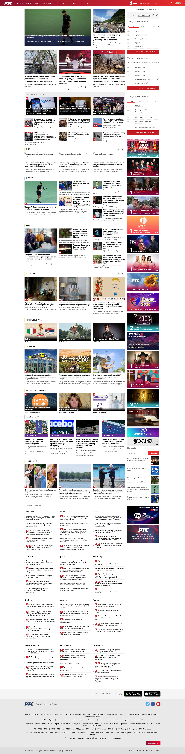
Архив (92, 734)
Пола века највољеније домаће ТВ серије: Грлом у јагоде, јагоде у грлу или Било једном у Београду (74, 164)
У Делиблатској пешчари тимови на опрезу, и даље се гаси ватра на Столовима (38, 590)
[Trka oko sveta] (143, 148)
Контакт (72, 738)
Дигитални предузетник (137, 724)
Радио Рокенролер (112, 733)
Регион (62, 511)
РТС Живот (90, 729)
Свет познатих (65, 645)
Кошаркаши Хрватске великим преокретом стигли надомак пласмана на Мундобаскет (74, 621)
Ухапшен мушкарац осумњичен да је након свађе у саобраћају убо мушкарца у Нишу (40, 570)
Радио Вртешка (139, 733)
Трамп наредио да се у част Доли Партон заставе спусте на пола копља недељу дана (73, 668)
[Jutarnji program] (143, 225)
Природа (123, 724)
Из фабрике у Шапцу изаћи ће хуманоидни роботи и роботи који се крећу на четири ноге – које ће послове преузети (108, 678)
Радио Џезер (152, 733)
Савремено (32, 417)
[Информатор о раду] (143, 534)
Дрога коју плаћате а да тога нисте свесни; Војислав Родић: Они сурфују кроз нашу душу (41, 110)
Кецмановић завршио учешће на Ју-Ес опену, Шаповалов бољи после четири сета (112, 184)
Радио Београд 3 (70, 733)
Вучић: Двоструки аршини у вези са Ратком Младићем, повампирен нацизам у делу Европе (40, 547)
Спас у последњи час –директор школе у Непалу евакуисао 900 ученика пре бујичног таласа (106, 37)
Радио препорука (36, 390)
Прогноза (133, 15)
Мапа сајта (153, 743)
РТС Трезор (122, 729)
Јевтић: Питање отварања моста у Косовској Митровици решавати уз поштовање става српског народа (39, 532)
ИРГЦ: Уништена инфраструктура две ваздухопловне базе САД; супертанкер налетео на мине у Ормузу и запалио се (45, 136)
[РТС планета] (139, 3)
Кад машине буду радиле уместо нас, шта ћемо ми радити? (106, 112)
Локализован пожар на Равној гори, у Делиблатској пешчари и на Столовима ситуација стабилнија (40, 78)
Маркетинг (81, 738)
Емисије (72, 3)
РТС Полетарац (145, 729)
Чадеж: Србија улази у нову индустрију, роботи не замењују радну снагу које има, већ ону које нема (107, 576)
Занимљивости (32, 645)
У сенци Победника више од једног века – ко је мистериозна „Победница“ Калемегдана (39, 668)
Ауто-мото (111, 720)
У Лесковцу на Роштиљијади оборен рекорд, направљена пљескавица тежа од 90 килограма (40, 676)
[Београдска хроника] (143, 263)
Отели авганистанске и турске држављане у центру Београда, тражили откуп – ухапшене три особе (39, 583)
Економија (98, 556)
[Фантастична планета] (143, 205)
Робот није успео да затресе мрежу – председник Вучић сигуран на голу (40, 658)
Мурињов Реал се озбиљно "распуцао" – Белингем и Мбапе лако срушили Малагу (38, 636)
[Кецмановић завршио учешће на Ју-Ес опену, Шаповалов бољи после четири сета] (97, 185)
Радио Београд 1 (40, 733)
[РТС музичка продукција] (143, 515)
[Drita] (143, 398)
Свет (95, 511)
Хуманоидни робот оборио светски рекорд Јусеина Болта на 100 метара (113, 441)
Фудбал (28, 600)
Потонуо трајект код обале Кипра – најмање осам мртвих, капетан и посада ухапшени (113, 120)
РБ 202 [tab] (155, 101)
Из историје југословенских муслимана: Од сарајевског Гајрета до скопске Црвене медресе (108, 164)
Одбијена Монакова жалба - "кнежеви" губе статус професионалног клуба (74, 627)
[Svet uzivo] (143, 244)
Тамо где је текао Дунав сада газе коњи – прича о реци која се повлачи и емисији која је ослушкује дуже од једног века (74, 492)
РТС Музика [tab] (152, 62)
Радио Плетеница (96, 733)
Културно (31, 273)
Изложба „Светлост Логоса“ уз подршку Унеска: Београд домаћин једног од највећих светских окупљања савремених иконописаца (108, 305)
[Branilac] (143, 186)
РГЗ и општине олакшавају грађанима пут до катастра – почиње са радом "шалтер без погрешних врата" (74, 570)
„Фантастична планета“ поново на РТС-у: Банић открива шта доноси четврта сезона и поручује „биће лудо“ (114, 259)
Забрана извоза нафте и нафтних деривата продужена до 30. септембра (109, 569)
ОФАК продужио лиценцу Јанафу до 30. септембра (74, 524)
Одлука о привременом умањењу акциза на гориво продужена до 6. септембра (107, 562)
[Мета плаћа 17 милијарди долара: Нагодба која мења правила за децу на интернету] (62, 428)
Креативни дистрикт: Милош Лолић (106, 339)
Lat (155, 3)
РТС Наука (70, 729)
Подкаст (156, 714)
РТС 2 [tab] (143, 26)
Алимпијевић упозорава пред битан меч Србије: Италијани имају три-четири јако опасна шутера (113, 199)
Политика (29, 511)
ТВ (55, 3)
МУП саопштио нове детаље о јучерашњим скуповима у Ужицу (40, 576)
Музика (57, 724)
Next (158, 26)
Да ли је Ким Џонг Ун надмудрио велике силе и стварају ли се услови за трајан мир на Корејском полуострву (108, 492)
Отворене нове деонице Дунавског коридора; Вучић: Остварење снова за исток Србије (44, 121)
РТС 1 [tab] (134, 26)
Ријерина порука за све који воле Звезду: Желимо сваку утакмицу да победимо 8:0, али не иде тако (113, 212)
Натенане (31, 461)
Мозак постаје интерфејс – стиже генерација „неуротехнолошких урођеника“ (113, 232)
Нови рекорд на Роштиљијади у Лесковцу (40, 663)
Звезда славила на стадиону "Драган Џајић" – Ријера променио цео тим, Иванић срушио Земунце (40, 621)
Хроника (29, 556)
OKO (37, 3)
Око (28, 149)
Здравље (98, 724)
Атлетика (101, 720)
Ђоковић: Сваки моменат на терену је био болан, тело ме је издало (40, 208)
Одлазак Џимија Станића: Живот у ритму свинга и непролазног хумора (112, 244)
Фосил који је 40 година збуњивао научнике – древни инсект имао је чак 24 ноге (81, 233)
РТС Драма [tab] (134, 62)
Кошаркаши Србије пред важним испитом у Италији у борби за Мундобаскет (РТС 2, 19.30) (81, 202)
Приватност (29, 751)
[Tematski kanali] (143, 437)
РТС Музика (132, 729)
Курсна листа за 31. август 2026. (137, 469)
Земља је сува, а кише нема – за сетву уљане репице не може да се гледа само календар (109, 590)
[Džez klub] (143, 322)
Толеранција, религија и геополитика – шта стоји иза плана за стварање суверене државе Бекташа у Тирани (74, 547)
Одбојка (75, 720)
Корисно (31, 346)
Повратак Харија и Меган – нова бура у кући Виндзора (40, 491)
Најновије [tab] (131, 448)
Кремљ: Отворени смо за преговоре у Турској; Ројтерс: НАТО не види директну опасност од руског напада (109, 78)
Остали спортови (123, 720)
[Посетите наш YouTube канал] (158, 704)
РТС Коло (111, 729)
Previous (128, 26)
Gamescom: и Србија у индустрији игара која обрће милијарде (34, 441)
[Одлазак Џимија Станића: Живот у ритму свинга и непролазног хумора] (97, 246)
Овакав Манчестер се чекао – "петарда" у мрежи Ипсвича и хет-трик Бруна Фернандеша (39, 628)
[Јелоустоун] (143, 360)
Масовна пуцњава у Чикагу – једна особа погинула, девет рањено (78, 134)
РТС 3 (53, 729)
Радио (62, 3)
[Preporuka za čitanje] (143, 417)
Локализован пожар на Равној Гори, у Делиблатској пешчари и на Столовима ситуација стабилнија (73, 562)
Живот (37, 724)
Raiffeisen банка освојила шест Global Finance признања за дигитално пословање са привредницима (40, 377)
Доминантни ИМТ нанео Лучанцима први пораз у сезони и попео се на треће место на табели (40, 606)
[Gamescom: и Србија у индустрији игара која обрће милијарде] (36, 428)
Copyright (38, 751)
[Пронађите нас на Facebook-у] (153, 704)
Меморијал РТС (137, 720)
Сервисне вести (133, 714)
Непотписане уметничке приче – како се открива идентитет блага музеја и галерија (74, 304)
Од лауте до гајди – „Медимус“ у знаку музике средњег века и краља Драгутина (39, 304)
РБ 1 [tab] (131, 101)
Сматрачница (146, 714)
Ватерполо (92, 720)
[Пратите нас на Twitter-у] (147, 704)
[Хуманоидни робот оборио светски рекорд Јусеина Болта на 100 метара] (113, 428)
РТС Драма (80, 729)
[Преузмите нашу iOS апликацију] (152, 694)
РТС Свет (60, 729)
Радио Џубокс (126, 733)
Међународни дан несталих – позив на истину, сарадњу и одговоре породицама (39, 540)
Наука (115, 724)
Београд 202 (83, 733)
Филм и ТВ (107, 724)
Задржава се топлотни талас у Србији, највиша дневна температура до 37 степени (114, 134)
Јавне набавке (92, 738)
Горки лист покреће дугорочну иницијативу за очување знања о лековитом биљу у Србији (74, 377)
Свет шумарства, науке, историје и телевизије (37, 408)
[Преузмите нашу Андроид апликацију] (133, 694)
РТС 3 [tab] (153, 26)
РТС (81, 3)
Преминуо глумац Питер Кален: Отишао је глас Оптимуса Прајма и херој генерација (73, 657)
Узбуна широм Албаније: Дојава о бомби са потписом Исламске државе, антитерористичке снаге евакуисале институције (73, 531)
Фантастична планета (67, 339)
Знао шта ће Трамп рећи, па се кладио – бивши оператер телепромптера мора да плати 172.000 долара (40, 651)
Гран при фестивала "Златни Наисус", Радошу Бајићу (81, 247)
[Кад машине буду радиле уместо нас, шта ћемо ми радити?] (108, 106)
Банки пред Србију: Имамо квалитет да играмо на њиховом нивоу (74, 633)
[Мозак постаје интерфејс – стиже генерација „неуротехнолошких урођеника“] (97, 232)
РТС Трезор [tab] (143, 62)
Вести (20, 3)
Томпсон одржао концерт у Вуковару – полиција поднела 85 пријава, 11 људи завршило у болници (74, 518)
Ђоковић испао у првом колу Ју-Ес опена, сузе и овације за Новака (55, 36)
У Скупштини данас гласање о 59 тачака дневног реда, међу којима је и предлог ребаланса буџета (79, 121)
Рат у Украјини (112, 714)
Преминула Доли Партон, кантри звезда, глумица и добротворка (73, 675)
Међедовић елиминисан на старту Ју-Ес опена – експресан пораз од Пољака (109, 630)
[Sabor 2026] (143, 302)
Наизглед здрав (95, 725)
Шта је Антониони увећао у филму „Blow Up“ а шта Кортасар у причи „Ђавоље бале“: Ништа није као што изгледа (40, 164)
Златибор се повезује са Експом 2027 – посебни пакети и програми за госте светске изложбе (107, 377)
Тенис (96, 600)
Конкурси (102, 738)
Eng (162, 3)
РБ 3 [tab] (147, 101)
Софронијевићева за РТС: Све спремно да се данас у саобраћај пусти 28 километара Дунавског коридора (73, 80)
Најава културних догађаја (69, 409)
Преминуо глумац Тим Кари (69, 663)
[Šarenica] (143, 379)
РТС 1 (40, 729)
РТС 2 (46, 729)
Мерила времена (99, 714)
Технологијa (98, 645)
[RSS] (172, 3)
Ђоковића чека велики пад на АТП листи (81, 184)
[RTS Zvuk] (143, 341)
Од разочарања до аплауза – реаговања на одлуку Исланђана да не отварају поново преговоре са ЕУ (108, 538)
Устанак (97, 410)
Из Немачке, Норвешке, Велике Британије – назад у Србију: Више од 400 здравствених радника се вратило (74, 577)
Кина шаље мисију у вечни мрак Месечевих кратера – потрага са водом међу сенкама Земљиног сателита (87, 443)
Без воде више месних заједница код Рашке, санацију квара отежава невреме (73, 584)
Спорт (29, 3)
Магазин (46, 3)
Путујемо (76, 724)
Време (122, 714)
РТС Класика (101, 729)
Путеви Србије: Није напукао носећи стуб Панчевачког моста (74, 589)
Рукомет (83, 720)
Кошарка (63, 600)
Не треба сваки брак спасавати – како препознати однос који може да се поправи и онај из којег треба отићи (40, 258)
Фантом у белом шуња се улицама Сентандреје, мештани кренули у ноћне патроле (73, 540)
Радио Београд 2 (55, 733)
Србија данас (59, 714)
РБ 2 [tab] (139, 101)
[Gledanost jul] (143, 282)
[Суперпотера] (143, 167)
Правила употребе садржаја (53, 751)
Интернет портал (114, 738)
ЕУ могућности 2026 (92, 716)
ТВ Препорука (34, 320)
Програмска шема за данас (143, 52)
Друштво (63, 556)
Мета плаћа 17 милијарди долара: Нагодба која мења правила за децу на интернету (61, 442)
